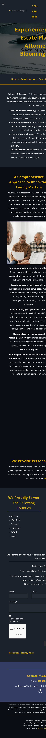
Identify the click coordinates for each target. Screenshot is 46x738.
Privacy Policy (27, 652)
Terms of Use (42, 728)
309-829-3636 (34, 11)
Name (11, 591)
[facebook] (40, 691)
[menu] (3, 4)
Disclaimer (14, 652)
